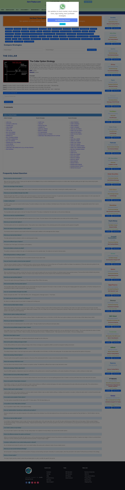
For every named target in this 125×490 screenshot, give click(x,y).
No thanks (62, 24)
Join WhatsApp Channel (62, 20)
